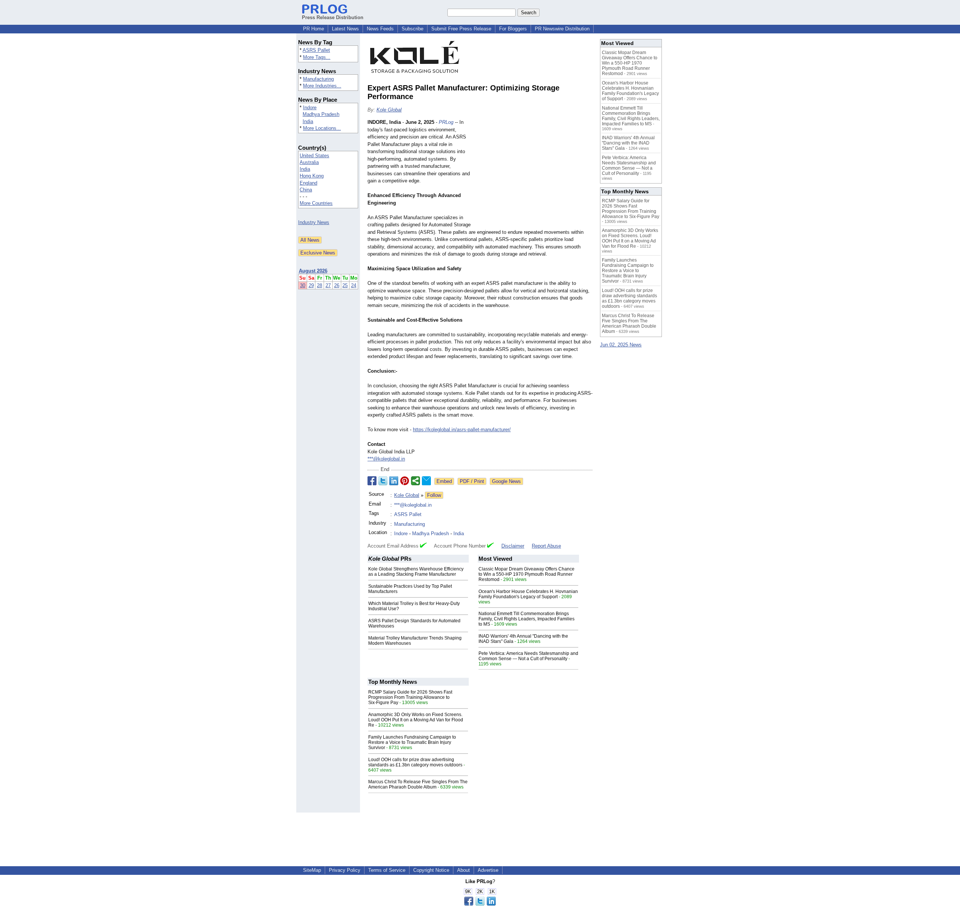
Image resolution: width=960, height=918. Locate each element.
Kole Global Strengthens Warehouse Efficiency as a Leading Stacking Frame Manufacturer (416, 571)
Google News (506, 481)
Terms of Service (386, 870)
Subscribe (412, 29)
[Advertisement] (536, 174)
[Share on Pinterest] (404, 480)
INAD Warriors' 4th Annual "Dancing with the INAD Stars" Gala (628, 143)
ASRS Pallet (316, 50)
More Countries (316, 203)
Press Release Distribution (332, 17)
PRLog (446, 122)
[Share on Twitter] (382, 480)
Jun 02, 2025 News (621, 345)
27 (328, 285)
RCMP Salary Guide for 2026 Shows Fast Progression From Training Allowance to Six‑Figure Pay (410, 697)
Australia (309, 162)
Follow (434, 495)
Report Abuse (546, 546)
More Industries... (322, 86)
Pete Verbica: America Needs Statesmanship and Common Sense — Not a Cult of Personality (528, 656)
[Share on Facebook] (372, 480)
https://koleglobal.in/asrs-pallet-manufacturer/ (462, 429)
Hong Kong (312, 176)
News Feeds (380, 29)
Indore (309, 107)
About (463, 870)
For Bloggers (513, 29)
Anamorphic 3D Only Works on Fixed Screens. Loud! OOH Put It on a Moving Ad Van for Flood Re (415, 720)
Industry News (313, 222)
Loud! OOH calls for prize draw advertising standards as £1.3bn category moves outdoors (415, 762)
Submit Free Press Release (461, 29)
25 (345, 285)
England (308, 183)
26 (336, 285)
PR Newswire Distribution (562, 29)
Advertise (488, 870)
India (308, 121)
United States (314, 155)
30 (302, 285)
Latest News (345, 29)
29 (311, 285)
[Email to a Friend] (426, 480)
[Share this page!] (480, 904)
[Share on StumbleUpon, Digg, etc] (415, 480)
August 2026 (313, 271)
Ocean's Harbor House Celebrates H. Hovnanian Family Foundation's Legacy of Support (528, 594)
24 (353, 285)
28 (319, 285)
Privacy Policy (344, 870)
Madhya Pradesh (321, 114)
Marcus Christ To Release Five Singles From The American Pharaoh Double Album (418, 784)
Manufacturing (318, 79)
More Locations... (322, 128)
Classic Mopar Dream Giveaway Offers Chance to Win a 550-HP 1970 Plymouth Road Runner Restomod (526, 574)
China (306, 190)
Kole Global (389, 110)
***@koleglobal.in (386, 459)
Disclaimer (512, 546)
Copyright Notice (431, 870)
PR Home (313, 29)
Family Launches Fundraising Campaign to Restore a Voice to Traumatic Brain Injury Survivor (412, 742)
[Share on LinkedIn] (393, 480)
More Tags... (316, 57)
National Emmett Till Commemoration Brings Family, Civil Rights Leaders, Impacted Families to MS (526, 619)
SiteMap (312, 870)
